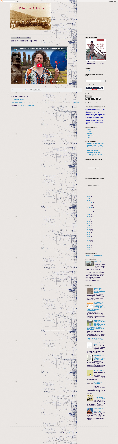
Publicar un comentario (19, 99)
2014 (88, 234)
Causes (89, 129)
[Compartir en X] (37, 90)
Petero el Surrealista (92, 150)
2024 (88, 200)
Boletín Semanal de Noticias (25, 33)
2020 (88, 221)
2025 (88, 198)
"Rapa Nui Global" (99, 371)
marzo (90, 207)
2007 (88, 249)
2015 (88, 232)
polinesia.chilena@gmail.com (93, 255)
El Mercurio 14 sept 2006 (93, 152)
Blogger (69, 432)
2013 (88, 236)
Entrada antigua (77, 102)
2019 (88, 223)
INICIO (13, 33)
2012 (88, 238)
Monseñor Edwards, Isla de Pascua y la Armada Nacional (95, 146)
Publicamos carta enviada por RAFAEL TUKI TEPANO (99, 410)
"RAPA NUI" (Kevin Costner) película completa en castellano (96, 339)
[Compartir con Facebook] (38, 90)
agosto (91, 202)
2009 (88, 245)
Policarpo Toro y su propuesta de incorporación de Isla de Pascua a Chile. (99, 357)
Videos (51, 33)
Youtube (89, 135)
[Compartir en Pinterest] (40, 90)
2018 (88, 225)
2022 (88, 216)
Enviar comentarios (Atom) (26, 105)
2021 (88, 219)
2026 (88, 196)
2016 (88, 230)
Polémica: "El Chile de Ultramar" (96, 143)
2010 (88, 243)
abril (90, 205)
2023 (88, 214)
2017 (88, 227)
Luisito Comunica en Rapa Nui (96, 209)
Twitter (37, 33)
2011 (88, 241)
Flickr (88, 137)
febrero (91, 211)
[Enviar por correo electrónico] (34, 90)
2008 (88, 247)
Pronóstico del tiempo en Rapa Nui (64, 33)
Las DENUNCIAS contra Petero (98, 382)
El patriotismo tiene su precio (95, 148)
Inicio (48, 102)
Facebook (43, 33)
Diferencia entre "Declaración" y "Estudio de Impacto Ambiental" (99, 290)
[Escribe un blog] (35, 90)
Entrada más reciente (17, 102)
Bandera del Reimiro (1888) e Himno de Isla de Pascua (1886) (99, 397)
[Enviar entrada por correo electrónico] (31, 89)
